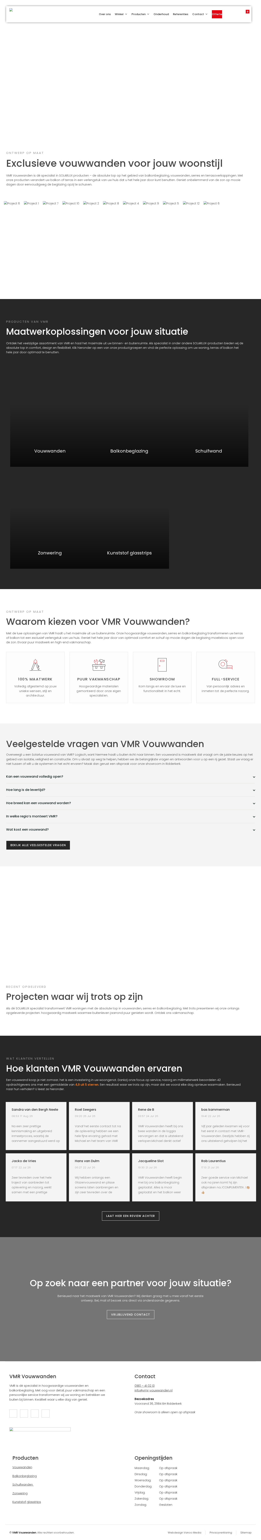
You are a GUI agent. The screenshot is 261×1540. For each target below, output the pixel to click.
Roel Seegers (85, 1110)
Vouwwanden (22, 1467)
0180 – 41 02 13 (145, 1386)
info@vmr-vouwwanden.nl (154, 1390)
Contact (198, 14)
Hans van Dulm (87, 1161)
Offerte (217, 14)
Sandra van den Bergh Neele (35, 1110)
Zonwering (20, 1493)
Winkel (119, 14)
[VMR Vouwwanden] (15, 14)
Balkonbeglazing (24, 1476)
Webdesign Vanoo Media (184, 1532)
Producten (139, 14)
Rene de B (146, 1110)
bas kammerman (215, 1110)
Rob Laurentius (213, 1161)
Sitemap (246, 1532)
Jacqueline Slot (151, 1161)
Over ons (105, 14)
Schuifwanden (23, 1485)
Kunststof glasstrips (26, 1502)
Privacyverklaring (221, 1532)
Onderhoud (161, 14)
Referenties (180, 14)
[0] (243, 13)
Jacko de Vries (24, 1161)
